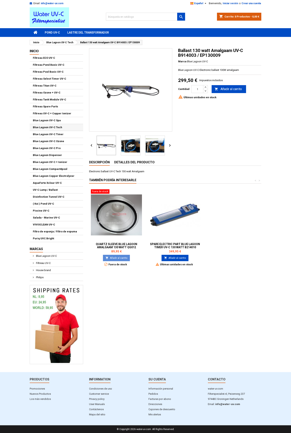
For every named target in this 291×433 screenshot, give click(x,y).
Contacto (216, 379)
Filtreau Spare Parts (45, 106)
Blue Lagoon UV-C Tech (47, 127)
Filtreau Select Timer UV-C (49, 78)
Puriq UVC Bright (43, 238)
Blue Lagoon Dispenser (47, 155)
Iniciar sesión (230, 3)
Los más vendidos (40, 398)
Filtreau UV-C (43, 263)
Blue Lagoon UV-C (46, 255)
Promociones (37, 388)
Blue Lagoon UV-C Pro (47, 148)
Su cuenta (157, 379)
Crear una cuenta (251, 3)
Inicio (34, 51)
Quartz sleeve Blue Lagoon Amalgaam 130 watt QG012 (116, 245)
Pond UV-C (52, 32)
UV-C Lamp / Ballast (45, 189)
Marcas (36, 249)
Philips (39, 277)
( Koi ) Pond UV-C (43, 203)
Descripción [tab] (99, 162)
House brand (43, 270)
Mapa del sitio (97, 414)
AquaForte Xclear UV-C (47, 182)
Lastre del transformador (88, 32)
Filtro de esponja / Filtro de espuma (55, 231)
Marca (182, 61)
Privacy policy (97, 398)
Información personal (160, 388)
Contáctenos (96, 409)
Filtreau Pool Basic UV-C (48, 71)
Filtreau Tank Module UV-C (49, 99)
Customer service (99, 393)
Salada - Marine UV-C (46, 217)
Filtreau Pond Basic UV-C (48, 64)
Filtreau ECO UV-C (44, 57)
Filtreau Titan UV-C (44, 85)
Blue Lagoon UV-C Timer (48, 134)
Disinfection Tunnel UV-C (48, 196)
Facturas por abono (159, 398)
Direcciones (155, 404)
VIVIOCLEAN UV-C (44, 224)
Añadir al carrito (228, 89)
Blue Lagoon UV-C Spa (47, 120)
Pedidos (153, 393)
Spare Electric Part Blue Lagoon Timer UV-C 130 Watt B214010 (175, 245)
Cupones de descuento (161, 409)
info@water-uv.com (52, 3)
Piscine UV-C (41, 210)
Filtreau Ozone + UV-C (46, 92)
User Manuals (97, 404)
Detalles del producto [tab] (134, 162)
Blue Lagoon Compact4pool (50, 168)
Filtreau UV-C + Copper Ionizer (52, 113)
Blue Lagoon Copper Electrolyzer (53, 175)
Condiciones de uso (100, 388)
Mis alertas (154, 414)
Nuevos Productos (40, 393)
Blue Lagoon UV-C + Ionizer (50, 162)
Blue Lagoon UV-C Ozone (48, 141)
